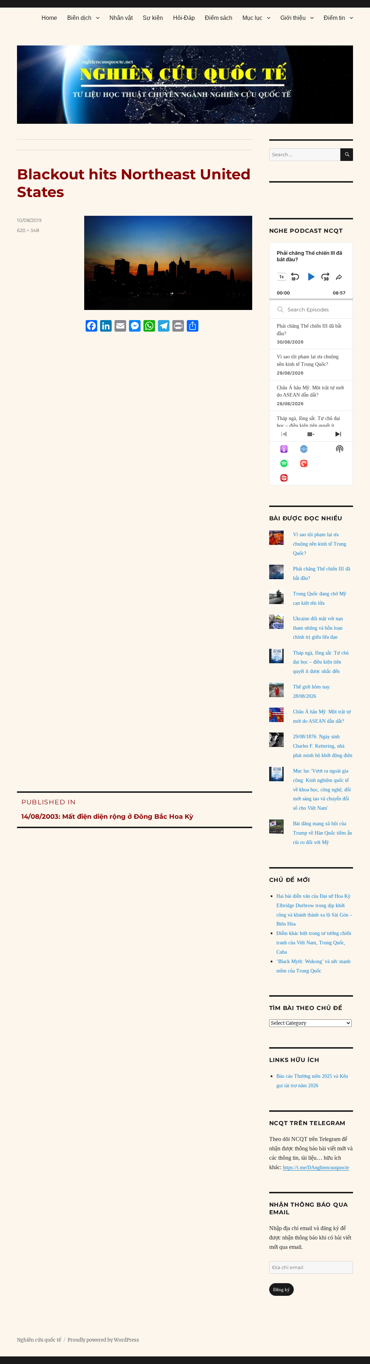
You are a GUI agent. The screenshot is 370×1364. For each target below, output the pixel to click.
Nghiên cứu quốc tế (39, 1340)
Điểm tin (334, 18)
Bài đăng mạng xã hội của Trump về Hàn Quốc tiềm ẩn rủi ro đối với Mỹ (322, 833)
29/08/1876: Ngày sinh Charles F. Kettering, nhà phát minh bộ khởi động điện (322, 746)
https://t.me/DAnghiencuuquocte (316, 1167)
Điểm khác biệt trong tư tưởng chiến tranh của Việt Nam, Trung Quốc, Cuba (313, 943)
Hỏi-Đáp (184, 18)
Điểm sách (218, 18)
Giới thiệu (293, 18)
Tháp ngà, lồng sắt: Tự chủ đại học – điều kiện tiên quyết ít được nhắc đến (308, 426)
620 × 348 (28, 230)
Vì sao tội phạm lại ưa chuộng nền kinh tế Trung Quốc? (319, 544)
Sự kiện (153, 18)
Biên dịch (79, 18)
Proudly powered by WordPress (103, 1340)
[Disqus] (135, 475)
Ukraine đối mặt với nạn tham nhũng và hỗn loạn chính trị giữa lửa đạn (318, 628)
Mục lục (252, 18)
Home (49, 18)
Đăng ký (281, 1289)
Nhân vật (121, 18)
